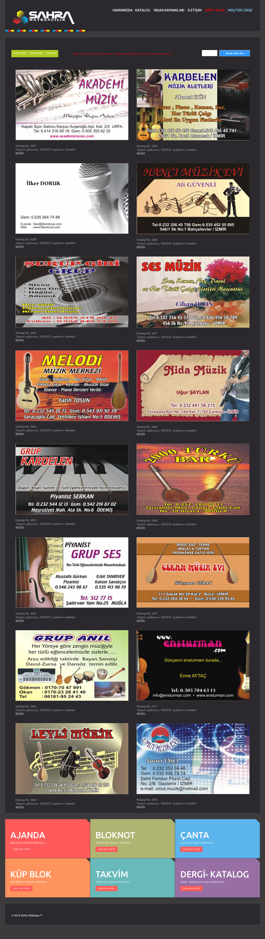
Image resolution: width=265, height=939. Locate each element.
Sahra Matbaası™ (31, 915)
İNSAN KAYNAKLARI (169, 10)
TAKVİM (51, 53)
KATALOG (142, 10)
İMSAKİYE (36, 53)
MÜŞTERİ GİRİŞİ (240, 10)
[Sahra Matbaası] (43, 17)
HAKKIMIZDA (122, 10)
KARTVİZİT (20, 53)
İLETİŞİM (195, 10)
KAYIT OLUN (214, 10)
